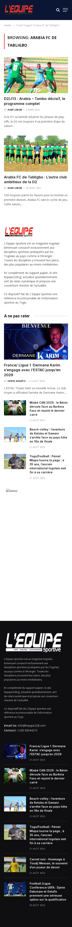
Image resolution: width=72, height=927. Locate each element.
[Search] (58, 9)
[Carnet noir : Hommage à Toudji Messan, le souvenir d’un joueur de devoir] (15, 864)
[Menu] (65, 9)
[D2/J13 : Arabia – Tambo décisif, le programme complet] (36, 75)
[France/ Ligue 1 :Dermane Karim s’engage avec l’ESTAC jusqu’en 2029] (36, 342)
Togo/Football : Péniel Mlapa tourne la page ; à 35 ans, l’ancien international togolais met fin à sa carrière (48, 464)
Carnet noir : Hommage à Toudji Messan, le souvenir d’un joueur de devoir (49, 863)
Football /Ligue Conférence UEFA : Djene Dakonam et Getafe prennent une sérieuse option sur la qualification (48, 891)
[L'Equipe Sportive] (19, 10)
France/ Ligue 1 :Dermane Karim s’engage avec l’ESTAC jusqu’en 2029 (32, 370)
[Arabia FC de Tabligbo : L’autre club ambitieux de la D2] (36, 154)
